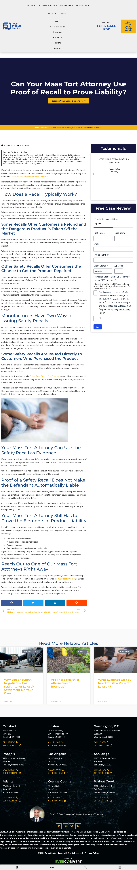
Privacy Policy (92, 853)
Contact (63, 13)
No (100, 317)
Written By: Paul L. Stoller (15, 152)
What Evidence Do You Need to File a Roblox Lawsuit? (114, 683)
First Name (100, 232)
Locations (65, 5)
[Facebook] (78, 826)
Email (97, 243)
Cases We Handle (46, 5)
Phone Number (102, 254)
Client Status (101, 265)
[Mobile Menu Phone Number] (85, 867)
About (29, 5)
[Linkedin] (59, 826)
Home (37, 127)
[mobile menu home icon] (17, 867)
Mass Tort (44, 127)
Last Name (120, 232)
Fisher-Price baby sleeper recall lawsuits (29, 176)
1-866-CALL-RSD (107, 27)
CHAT (51, 867)
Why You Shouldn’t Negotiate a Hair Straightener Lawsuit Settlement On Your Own (19, 686)
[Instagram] (65, 826)
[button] (11, 603)
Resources (81, 5)
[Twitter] (71, 826)
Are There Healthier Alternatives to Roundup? (65, 683)
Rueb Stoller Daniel (54, 853)
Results (52, 13)
